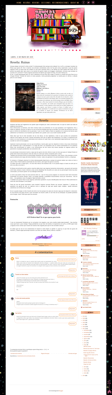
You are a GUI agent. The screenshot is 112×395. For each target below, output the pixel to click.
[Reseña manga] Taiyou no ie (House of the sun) (90, 302)
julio (85, 340)
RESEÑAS (26, 2)
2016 (84, 326)
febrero (86, 371)
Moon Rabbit (86, 288)
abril (85, 366)
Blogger (61, 390)
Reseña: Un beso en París (90, 360)
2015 (84, 328)
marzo (85, 368)
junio (85, 342)
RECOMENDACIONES (60, 2)
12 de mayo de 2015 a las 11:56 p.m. (66, 259)
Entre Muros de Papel (88, 294)
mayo (85, 344)
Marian (17, 258)
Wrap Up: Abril (87, 364)
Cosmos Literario (87, 262)
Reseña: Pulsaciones (89, 358)
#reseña (47, 245)
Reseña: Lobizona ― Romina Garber (89, 290)
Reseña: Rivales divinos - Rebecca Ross (91, 277)
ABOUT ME (75, 2)
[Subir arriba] (109, 387)
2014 (84, 375)
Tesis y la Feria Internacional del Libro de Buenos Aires (91, 264)
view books (97, 240)
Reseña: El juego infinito (90, 350)
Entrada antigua (73, 353)
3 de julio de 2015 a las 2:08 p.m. (67, 314)
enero (85, 373)
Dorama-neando (87, 249)
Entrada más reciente (16, 353)
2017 (84, 324)
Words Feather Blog (88, 275)
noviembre (87, 332)
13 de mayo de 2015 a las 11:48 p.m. (66, 276)
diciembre (86, 330)
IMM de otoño (87, 346)
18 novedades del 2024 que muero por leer (89, 270)
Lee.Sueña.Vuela (87, 307)
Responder (72, 270)
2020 (84, 318)
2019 (84, 320)
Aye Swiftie (18, 313)
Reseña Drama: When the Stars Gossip (90, 251)
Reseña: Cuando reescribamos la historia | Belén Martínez (90, 164)
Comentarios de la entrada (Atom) (26, 356)
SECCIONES (46, 2)
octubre (86, 334)
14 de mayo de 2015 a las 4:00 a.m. (67, 300)
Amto (88, 231)
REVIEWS (35, 2)
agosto (86, 338)
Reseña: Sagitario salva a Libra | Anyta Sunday (90, 283)
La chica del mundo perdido (22, 298)
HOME (19, 2)
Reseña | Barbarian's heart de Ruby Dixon (90, 257)
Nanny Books (86, 255)
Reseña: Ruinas (87, 362)
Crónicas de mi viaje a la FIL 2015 (91, 355)
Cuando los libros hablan (21, 274)
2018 (84, 322)
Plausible (85, 268)
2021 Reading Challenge (90, 228)
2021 (84, 316)
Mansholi (85, 300)
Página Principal (45, 353)
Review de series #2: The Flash (91, 348)
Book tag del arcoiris (89, 352)
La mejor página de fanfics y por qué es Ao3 (90, 296)
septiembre (87, 336)
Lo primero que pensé (88, 281)
